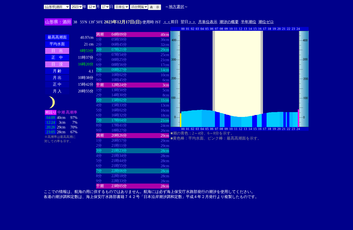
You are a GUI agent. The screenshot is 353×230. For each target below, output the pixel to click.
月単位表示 (207, 22)
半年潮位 (248, 22)
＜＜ (167, 22)
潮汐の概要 (229, 22)
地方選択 (176, 7)
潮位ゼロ (266, 22)
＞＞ (192, 22)
